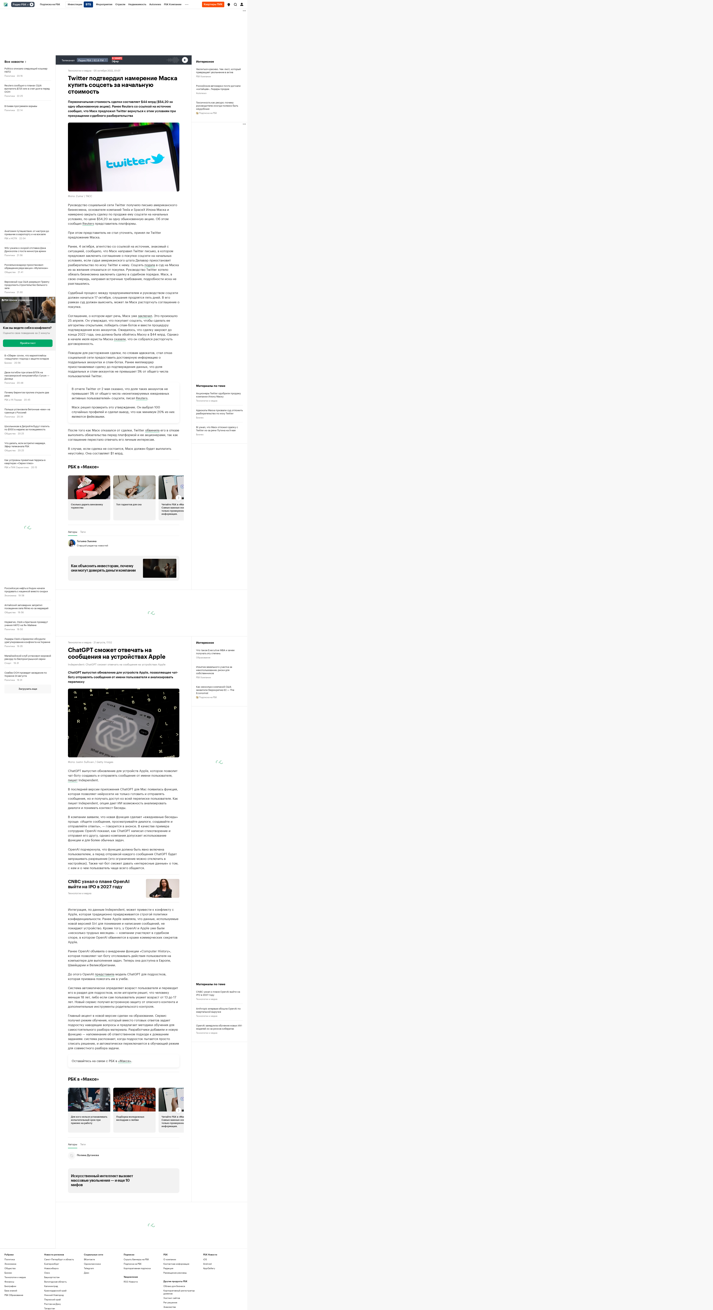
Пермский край (52, 1299)
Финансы (9, 1281)
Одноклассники (92, 1263)
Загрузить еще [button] (28, 689)
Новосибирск (51, 1268)
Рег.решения (170, 1302)
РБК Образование (13, 1294)
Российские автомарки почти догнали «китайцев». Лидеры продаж (218, 87)
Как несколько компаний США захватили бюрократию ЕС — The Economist (215, 689)
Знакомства (169, 1306)
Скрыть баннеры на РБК (136, 1259)
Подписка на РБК (132, 1263)
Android (207, 1263)
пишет (73, 779)
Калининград (51, 1285)
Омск (47, 1272)
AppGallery (209, 1268)
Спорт (7, 662)
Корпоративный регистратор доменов (179, 1292)
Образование (203, 657)
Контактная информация (176, 1263)
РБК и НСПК (10, 238)
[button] (229, 4)
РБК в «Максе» (83, 467)
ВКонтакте (89, 1259)
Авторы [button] (72, 532)
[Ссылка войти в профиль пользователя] (242, 4)
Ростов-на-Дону (52, 1303)
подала (149, 264)
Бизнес (8, 362)
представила (104, 973)
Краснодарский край (55, 1290)
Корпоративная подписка (137, 1268)
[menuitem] (50, 4)
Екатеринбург (51, 1263)
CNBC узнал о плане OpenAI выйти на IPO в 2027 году (99, 884)
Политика (9, 75)
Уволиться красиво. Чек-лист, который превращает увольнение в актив (218, 70)
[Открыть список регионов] (229, 4)
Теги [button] (83, 532)
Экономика (10, 595)
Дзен (86, 1272)
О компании (169, 1259)
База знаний (10, 1290)
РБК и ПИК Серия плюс (16, 467)
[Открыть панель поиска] (235, 4)
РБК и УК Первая (13, 399)
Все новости (14, 61)
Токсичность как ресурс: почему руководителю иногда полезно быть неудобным (217, 105)
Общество (10, 272)
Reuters (88, 223)
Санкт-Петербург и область (59, 1259)
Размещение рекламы (175, 1272)
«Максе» (124, 1060)
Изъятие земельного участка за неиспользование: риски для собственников (214, 669)
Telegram (89, 1268)
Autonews (201, 93)
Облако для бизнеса (174, 1285)
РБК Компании (203, 76)
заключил (145, 315)
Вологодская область (55, 1281)
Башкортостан (52, 1276)
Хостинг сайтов (171, 1297)
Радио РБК (19, 4)
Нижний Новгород (54, 1294)
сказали (120, 338)
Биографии (10, 1285)
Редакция (168, 1268)
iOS (205, 1259)
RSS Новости (131, 1281)
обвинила (152, 429)
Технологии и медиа (79, 70)
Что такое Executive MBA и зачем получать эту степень (215, 651)
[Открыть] (27, 4)
